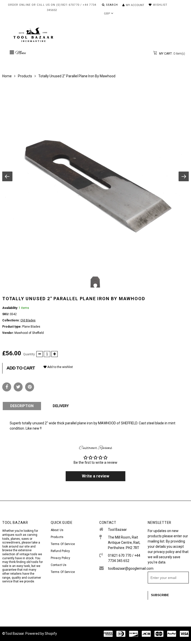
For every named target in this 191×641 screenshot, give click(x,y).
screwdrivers (11, 542)
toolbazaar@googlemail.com (124, 568)
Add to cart (20, 368)
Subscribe (160, 595)
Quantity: (29, 354)
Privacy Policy (60, 558)
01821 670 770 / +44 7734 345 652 (124, 558)
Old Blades (28, 320)
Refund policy (60, 551)
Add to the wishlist (60, 367)
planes (15, 539)
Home (7, 76)
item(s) (171, 53)
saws (25, 539)
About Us (57, 530)
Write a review (95, 476)
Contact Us (58, 565)
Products (25, 76)
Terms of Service (63, 544)
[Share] (6, 386)
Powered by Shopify (41, 634)
